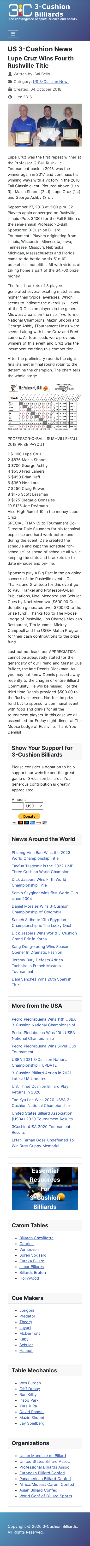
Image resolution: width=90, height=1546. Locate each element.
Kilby (24, 1339)
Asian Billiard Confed (38, 1490)
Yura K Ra (28, 1406)
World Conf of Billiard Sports (45, 1495)
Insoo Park (29, 1400)
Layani (25, 1327)
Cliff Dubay (29, 1388)
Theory (25, 1321)
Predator (27, 1316)
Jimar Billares (31, 1266)
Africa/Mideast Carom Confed (46, 1484)
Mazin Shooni (31, 1417)
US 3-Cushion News (51, 81)
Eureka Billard (31, 1260)
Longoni (26, 1310)
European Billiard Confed (42, 1472)
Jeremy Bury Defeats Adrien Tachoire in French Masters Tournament (37, 966)
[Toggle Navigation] (13, 33)
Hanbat (26, 1350)
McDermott (29, 1333)
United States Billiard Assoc (44, 1461)
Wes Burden (30, 1383)
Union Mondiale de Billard (42, 1455)
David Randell (31, 1411)
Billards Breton (32, 1272)
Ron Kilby (28, 1394)
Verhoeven (29, 1249)
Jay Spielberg (31, 1423)
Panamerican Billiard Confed (45, 1478)
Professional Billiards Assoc (44, 1467)
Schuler (26, 1344)
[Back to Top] (81, 1537)
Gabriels (26, 1243)
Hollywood (29, 1278)
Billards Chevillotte (36, 1237)
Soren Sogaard (33, 1255)
